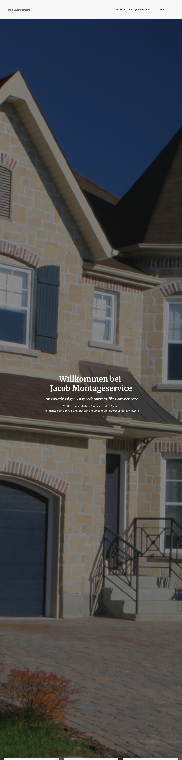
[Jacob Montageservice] (31, 15)
